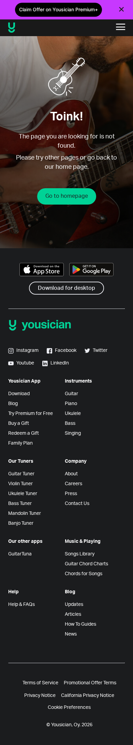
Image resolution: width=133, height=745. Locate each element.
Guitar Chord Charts (86, 564)
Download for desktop (66, 288)
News (71, 634)
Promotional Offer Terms (90, 683)
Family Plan (20, 443)
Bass (70, 423)
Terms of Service (40, 683)
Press (71, 493)
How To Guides (80, 624)
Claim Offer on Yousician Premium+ (58, 9)
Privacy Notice (40, 695)
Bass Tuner (20, 503)
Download (19, 393)
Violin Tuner (20, 483)
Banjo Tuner (20, 523)
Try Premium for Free (30, 413)
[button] (121, 28)
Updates (74, 604)
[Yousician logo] (31, 28)
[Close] (121, 9)
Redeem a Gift (23, 433)
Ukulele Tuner (22, 493)
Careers (73, 483)
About (71, 474)
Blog (13, 403)
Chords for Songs (83, 573)
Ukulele (73, 413)
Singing (73, 433)
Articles (73, 614)
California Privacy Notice (87, 695)
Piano (71, 403)
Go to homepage (66, 196)
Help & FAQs (21, 604)
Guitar (71, 393)
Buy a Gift (18, 423)
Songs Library (79, 554)
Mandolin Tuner (24, 513)
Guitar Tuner (21, 474)
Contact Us (77, 503)
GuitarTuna (20, 554)
